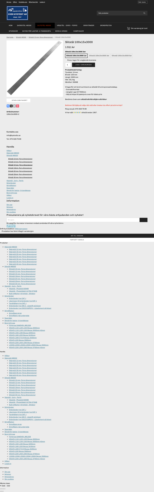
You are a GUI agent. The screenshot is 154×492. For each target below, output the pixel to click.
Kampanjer (79, 31)
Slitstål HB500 (44, 25)
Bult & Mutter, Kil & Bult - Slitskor (22, 294)
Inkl (8, 486)
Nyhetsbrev (11, 210)
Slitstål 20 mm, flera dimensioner (20, 171)
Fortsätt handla (77, 240)
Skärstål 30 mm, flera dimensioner (23, 259)
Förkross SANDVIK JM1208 (20, 325)
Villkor (15, 2)
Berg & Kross (61, 31)
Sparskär (13, 31)
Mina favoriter (33, 2)
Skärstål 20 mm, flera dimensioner (23, 254)
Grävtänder (88, 25)
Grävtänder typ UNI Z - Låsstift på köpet (25, 306)
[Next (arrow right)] (3, 491)
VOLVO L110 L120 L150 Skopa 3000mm (24, 328)
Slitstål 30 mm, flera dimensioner (20, 177)
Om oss (9, 2)
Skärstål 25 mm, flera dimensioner (23, 257)
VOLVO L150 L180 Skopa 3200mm (22, 333)
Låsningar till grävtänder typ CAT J (23, 301)
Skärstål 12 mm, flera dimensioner (23, 249)
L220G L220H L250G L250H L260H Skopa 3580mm (28, 345)
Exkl (3, 486)
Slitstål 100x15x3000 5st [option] (122, 56)
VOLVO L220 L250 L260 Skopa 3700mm (24, 343)
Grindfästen (106, 25)
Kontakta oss (23, 2)
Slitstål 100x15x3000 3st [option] (99, 56)
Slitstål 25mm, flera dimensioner (20, 174)
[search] (144, 13)
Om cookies (11, 212)
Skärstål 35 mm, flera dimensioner (23, 262)
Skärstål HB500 (24, 25)
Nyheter (10, 207)
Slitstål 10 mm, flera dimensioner (20, 159)
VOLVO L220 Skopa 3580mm (20, 340)
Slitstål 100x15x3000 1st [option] (76, 56)
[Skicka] (143, 220)
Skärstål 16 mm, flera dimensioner (23, 252)
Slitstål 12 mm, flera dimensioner (20, 162)
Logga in (42, 2)
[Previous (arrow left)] (1, 491)
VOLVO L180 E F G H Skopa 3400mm (23, 338)
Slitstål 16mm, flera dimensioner (20, 168)
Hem (11, 25)
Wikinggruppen (21, 229)
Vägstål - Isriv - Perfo (67, 25)
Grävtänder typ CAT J (17, 298)
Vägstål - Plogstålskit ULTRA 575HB (23, 291)
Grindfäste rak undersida (19, 316)
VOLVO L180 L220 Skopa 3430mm (22, 335)
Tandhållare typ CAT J (17, 303)
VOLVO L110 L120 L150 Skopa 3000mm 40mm (27, 330)
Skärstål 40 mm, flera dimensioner (23, 264)
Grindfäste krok (15, 313)
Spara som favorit (19, 100)
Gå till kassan (77, 236)
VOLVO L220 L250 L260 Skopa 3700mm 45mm (27, 348)
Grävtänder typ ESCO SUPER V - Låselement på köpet (30, 308)
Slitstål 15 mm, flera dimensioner (20, 165)
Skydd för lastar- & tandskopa (36, 31)
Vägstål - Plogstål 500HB (19, 289)
